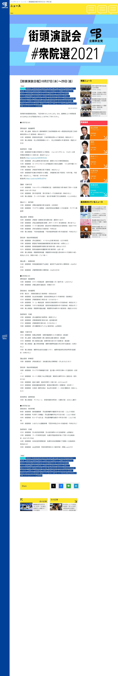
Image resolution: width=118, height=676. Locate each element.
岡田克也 (28, 91)
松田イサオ (47, 96)
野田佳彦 (67, 88)
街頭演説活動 (36, 88)
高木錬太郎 (38, 101)
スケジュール (33, 106)
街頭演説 (39, 106)
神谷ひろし (52, 93)
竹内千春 (29, 93)
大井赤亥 (66, 93)
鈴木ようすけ (24, 98)
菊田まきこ (40, 91)
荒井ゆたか (73, 103)
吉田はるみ (66, 98)
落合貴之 (73, 98)
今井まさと (60, 96)
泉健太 (57, 88)
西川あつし (40, 96)
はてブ (76, 486)
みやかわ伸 (36, 93)
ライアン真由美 (24, 96)
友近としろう (44, 103)
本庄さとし (23, 93)
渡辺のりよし (56, 91)
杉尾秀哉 (34, 91)
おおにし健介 (52, 103)
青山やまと (70, 91)
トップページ (14, 2)
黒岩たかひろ (48, 91)
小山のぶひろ (52, 98)
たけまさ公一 (24, 101)
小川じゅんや (30, 103)
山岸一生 (31, 98)
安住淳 (62, 88)
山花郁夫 (44, 101)
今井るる (53, 96)
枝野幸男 (43, 88)
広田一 (71, 101)
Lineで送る (68, 486)
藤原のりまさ (33, 96)
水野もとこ (66, 96)
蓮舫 (53, 88)
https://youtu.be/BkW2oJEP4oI (36, 178)
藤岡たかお (63, 91)
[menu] (4, 337)
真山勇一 (23, 91)
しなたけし (60, 98)
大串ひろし (55, 101)
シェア (61, 486)
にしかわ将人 (59, 93)
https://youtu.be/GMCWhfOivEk (36, 158)
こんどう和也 (60, 103)
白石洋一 (37, 103)
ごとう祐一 (45, 98)
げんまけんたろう (63, 101)
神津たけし (31, 101)
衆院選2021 (29, 88)
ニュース (23, 2)
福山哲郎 (49, 88)
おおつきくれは (44, 93)
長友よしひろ (37, 98)
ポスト (53, 486)
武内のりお (23, 103)
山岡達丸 (67, 103)
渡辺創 (49, 101)
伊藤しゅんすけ (24, 106)
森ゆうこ (73, 88)
